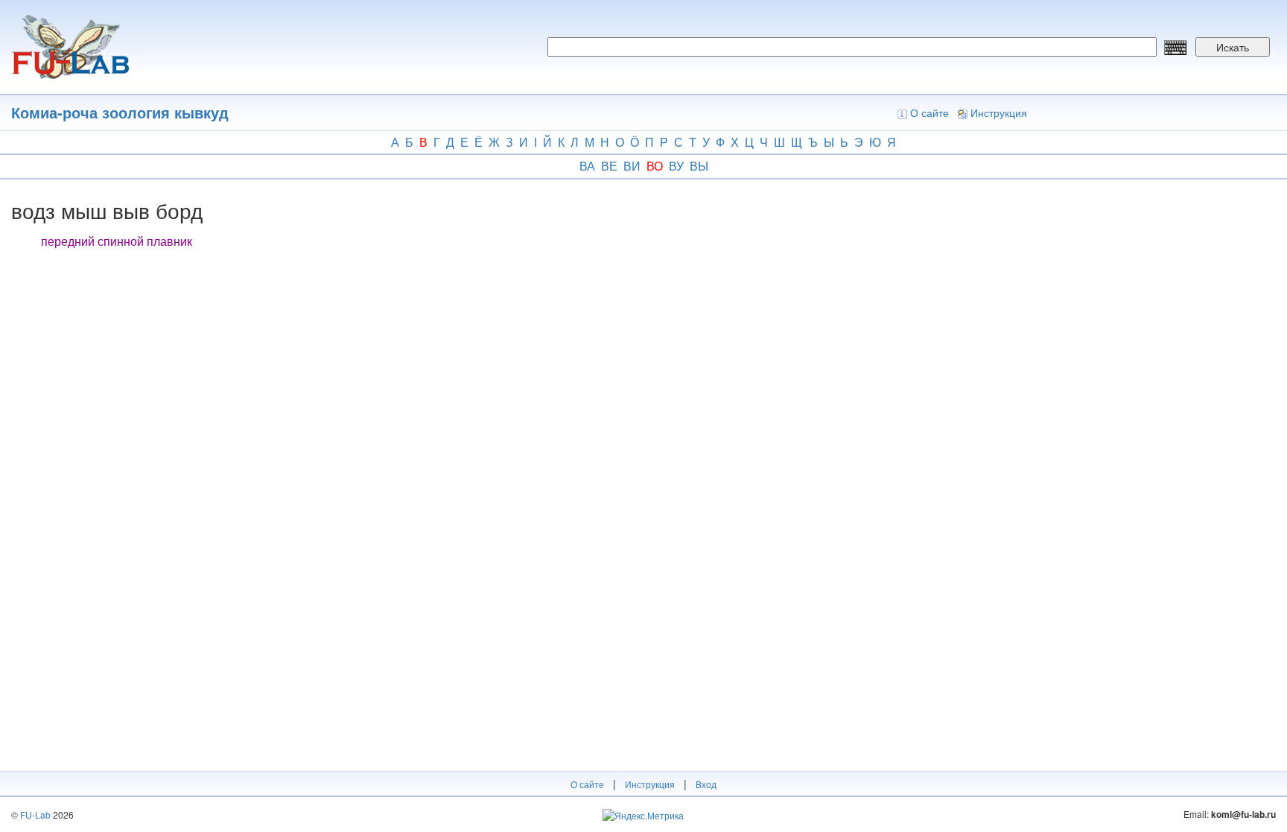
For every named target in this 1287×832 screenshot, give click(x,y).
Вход (706, 784)
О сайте (929, 112)
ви (632, 165)
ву (676, 165)
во (654, 165)
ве (609, 165)
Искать (1232, 46)
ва (587, 165)
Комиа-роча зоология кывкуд (120, 112)
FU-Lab (35, 814)
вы (699, 165)
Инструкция (998, 112)
